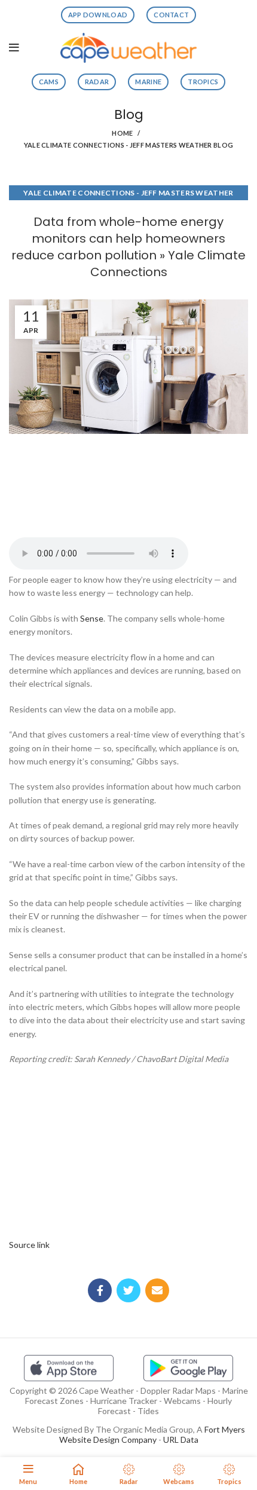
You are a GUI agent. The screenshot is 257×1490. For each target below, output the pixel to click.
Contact (171, 15)
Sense (91, 618)
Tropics (203, 81)
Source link (29, 1245)
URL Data (180, 1439)
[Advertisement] (128, 482)
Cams (49, 81)
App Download (98, 15)
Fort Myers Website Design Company (152, 1434)
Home (122, 133)
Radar (97, 81)
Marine (148, 81)
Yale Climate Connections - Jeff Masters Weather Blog (129, 145)
